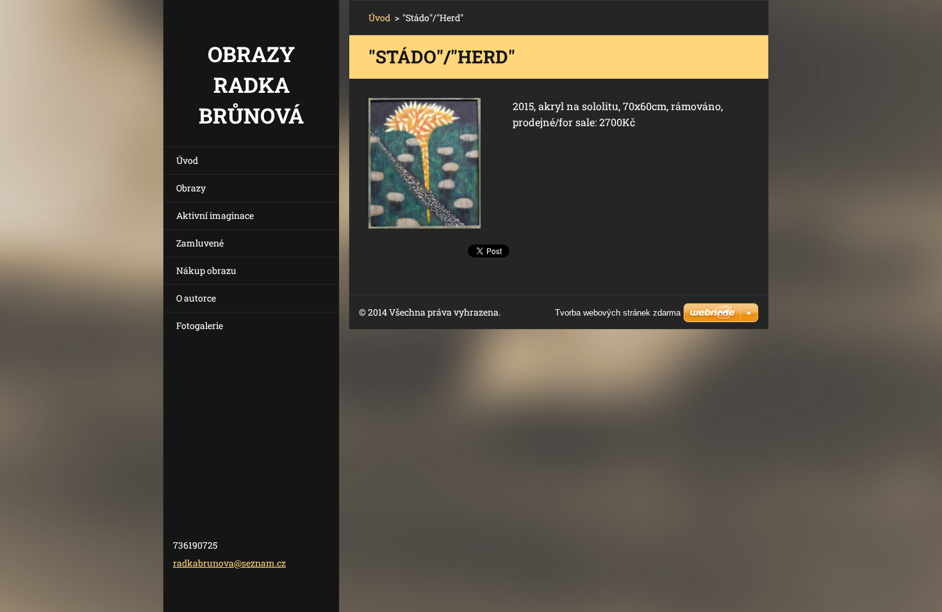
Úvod (187, 160)
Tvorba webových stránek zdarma (618, 313)
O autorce (196, 298)
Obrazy (191, 188)
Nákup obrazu (206, 270)
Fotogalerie (199, 325)
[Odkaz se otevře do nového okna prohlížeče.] (424, 163)
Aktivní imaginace (215, 215)
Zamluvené (200, 243)
